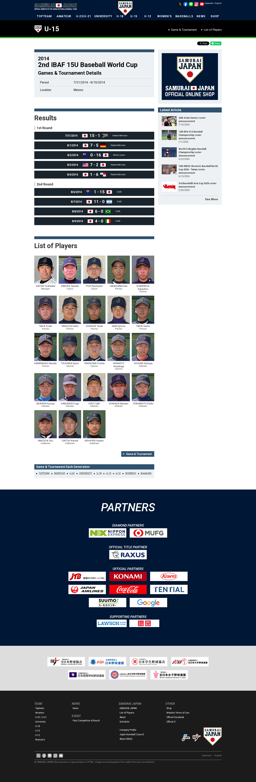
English (218, 3)
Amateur (39, 712)
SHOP (215, 16)
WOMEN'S (164, 16)
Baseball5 (146, 473)
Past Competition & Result (86, 720)
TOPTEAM (44, 16)
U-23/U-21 (83, 16)
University (40, 721)
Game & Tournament (184, 29)
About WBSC (126, 739)
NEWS (201, 16)
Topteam (39, 708)
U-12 (147, 16)
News (76, 708)
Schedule (124, 721)
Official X (171, 721)
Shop (168, 708)
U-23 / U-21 (41, 717)
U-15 (133, 16)
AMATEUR (64, 16)
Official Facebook (175, 717)
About (123, 717)
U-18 (120, 16)
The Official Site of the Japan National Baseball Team (56, 6)
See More (211, 199)
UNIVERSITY (103, 16)
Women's (40, 739)
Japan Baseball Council (132, 734)
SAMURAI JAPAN (128, 708)
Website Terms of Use (177, 712)
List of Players (213, 29)
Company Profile (128, 730)
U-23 (72, 473)
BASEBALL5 (184, 16)
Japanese (208, 3)
